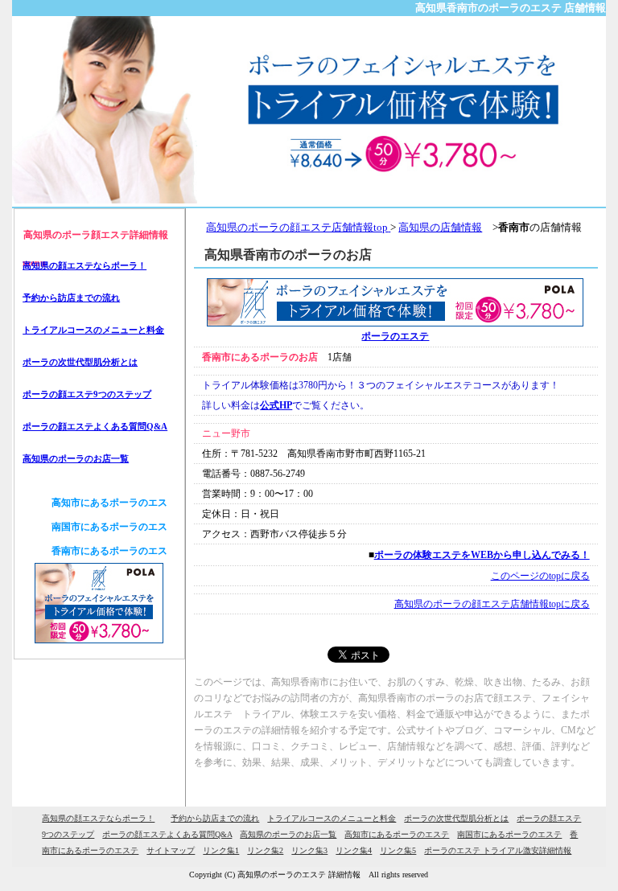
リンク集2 (265, 850)
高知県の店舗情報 (440, 227)
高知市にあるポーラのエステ (396, 834)
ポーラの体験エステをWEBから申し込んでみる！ (482, 554)
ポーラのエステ (395, 336)
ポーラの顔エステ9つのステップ (87, 394)
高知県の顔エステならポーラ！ (84, 265)
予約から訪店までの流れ (71, 297)
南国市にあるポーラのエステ (509, 834)
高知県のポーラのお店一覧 (76, 458)
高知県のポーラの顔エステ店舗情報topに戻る (492, 604)
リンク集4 (354, 850)
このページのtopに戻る (540, 575)
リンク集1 (221, 850)
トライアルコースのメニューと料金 (93, 330)
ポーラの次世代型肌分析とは (80, 362)
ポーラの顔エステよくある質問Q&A (95, 426)
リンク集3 (309, 850)
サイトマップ (170, 850)
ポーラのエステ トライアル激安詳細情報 (497, 850)
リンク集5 (398, 850)
